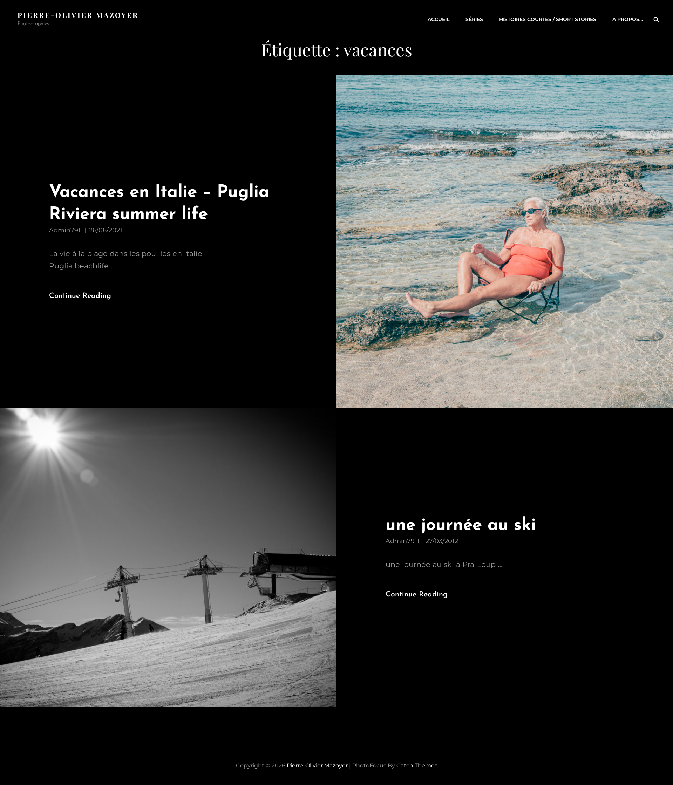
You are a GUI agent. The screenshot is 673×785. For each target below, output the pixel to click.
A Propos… (627, 19)
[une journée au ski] (168, 557)
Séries (474, 19)
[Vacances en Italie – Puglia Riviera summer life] (504, 242)
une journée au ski (461, 525)
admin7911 (66, 230)
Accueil (438, 19)
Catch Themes (416, 765)
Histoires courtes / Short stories (547, 19)
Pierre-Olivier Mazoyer (78, 15)
